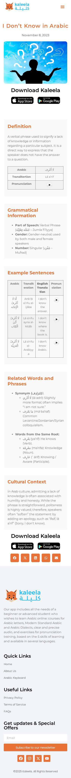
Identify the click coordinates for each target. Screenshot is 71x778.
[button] (62, 7)
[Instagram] (29, 758)
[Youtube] (47, 758)
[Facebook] (20, 758)
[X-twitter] (38, 758)
